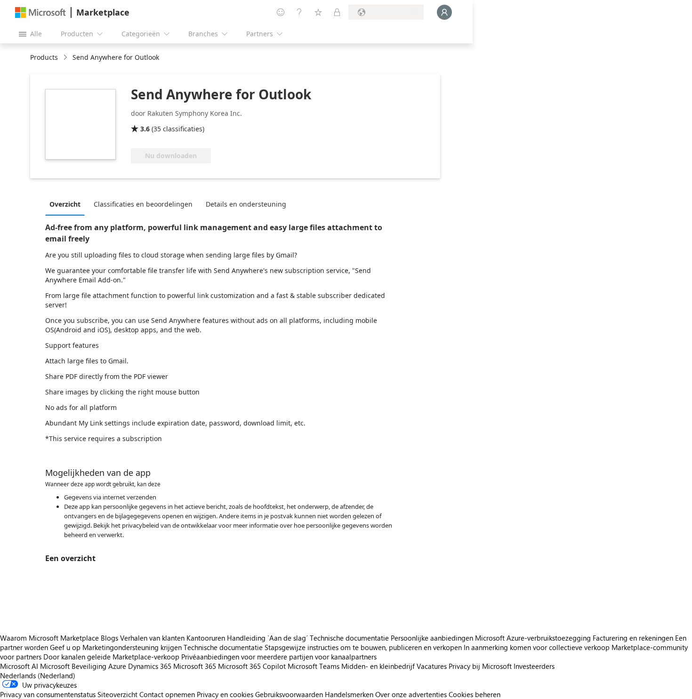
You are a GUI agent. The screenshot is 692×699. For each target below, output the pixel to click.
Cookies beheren (474, 694)
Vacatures (432, 666)
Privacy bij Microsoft (480, 666)
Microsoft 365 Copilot (252, 666)
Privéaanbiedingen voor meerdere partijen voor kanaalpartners (279, 656)
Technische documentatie (349, 638)
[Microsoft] (40, 12)
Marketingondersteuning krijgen (132, 647)
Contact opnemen (167, 694)
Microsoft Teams (313, 666)
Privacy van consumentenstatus (48, 694)
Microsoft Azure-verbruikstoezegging (534, 638)
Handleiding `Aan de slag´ (267, 638)
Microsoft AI (19, 666)
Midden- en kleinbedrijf (378, 666)
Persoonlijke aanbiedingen (432, 638)
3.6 (145, 128)
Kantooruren (205, 638)
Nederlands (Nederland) (37, 675)
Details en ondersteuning (246, 204)
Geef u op (65, 647)
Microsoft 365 (194, 666)
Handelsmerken (349, 694)
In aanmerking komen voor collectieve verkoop (537, 647)
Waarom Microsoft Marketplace (49, 638)
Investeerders (534, 666)
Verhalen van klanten (152, 638)
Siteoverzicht (117, 694)
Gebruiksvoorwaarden (289, 694)
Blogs (109, 638)
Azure (117, 666)
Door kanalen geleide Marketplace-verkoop (111, 656)
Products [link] (44, 57)
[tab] (67, 203)
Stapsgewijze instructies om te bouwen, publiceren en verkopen (363, 647)
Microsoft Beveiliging (73, 666)
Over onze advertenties (411, 694)
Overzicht (64, 204)
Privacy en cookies (225, 694)
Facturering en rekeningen (633, 638)
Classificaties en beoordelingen (143, 204)
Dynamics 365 (149, 666)
